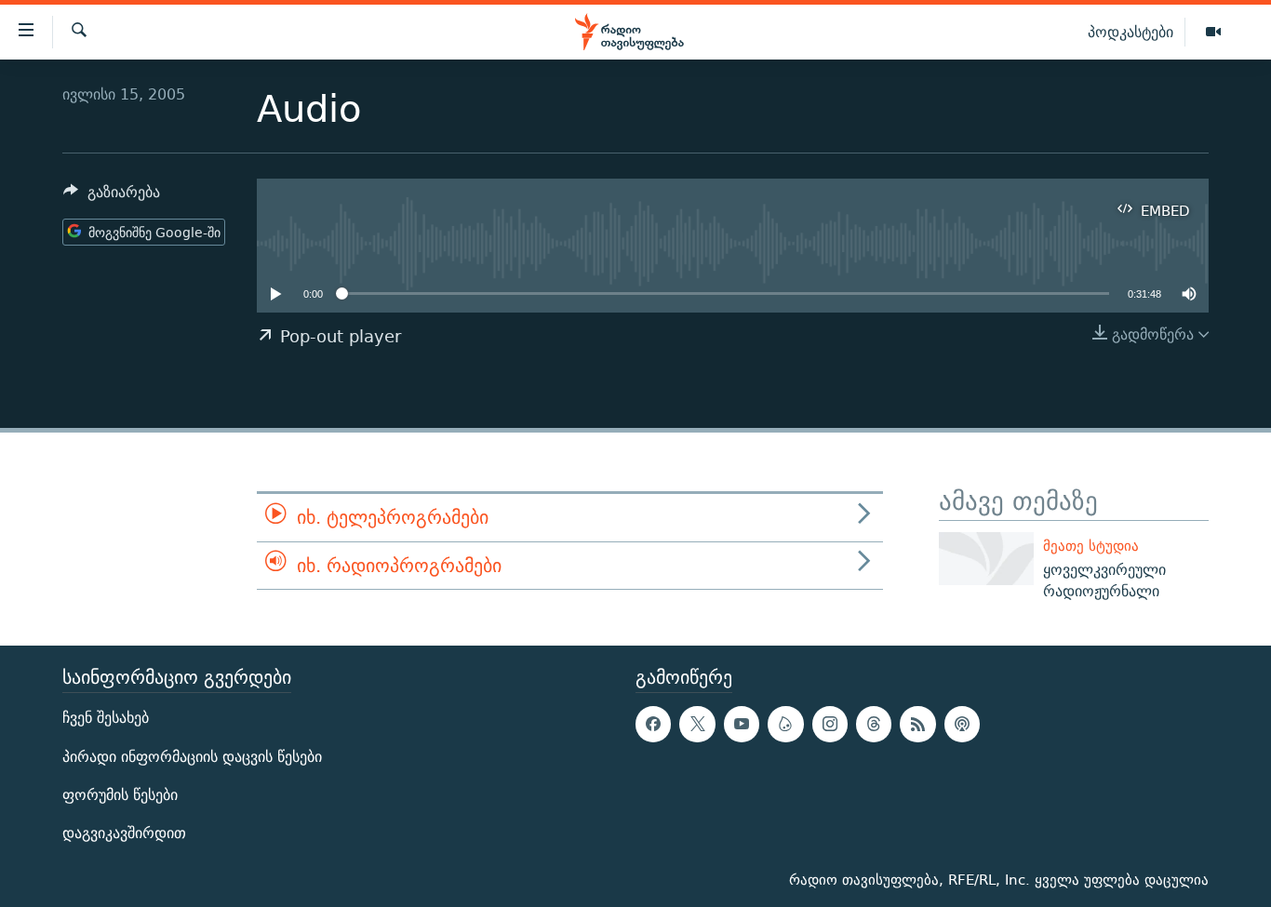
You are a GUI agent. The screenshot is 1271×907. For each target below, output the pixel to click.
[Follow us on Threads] (873, 723)
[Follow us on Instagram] (830, 723)
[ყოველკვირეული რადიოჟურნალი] (986, 558)
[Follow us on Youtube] (741, 723)
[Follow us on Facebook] (653, 723)
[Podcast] (962, 723)
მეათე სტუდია (1091, 545)
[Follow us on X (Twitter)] (697, 723)
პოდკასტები (1130, 32)
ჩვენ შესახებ (105, 717)
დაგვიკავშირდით (124, 833)
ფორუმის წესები (120, 794)
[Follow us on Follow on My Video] (785, 723)
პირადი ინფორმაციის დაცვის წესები (192, 755)
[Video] (1213, 32)
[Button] (111, 197)
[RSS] (917, 723)
